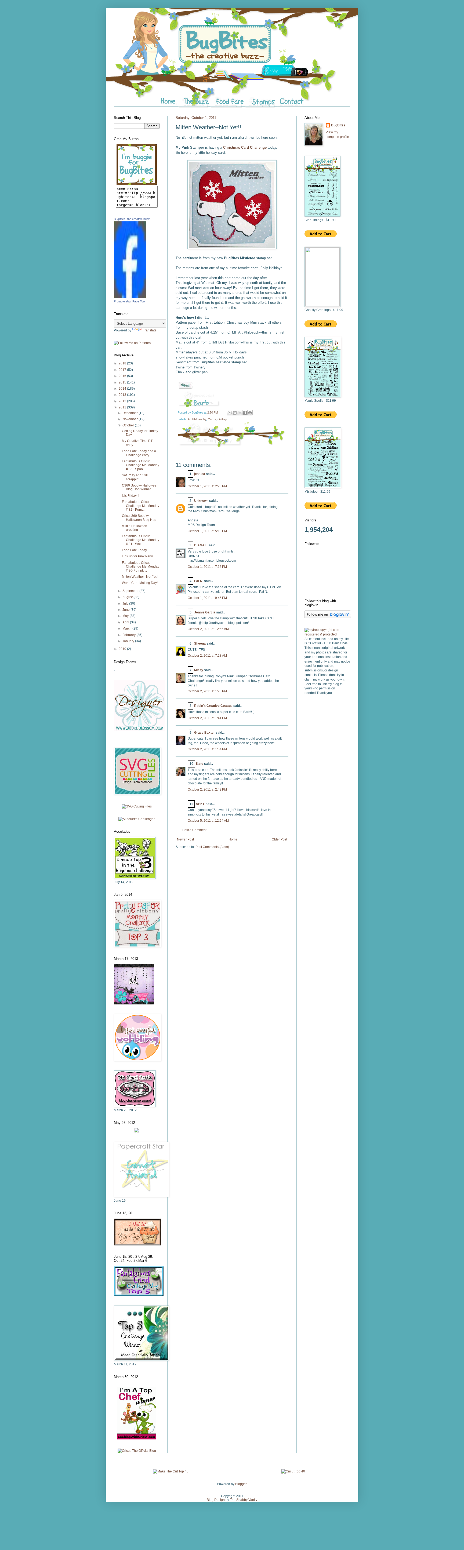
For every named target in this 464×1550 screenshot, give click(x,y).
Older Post (279, 839)
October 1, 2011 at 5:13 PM (207, 531)
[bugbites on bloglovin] (328, 617)
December (130, 413)
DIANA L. (201, 545)
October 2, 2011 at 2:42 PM (207, 789)
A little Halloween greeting (134, 528)
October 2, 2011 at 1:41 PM (207, 718)
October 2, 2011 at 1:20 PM (207, 691)
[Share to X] (239, 412)
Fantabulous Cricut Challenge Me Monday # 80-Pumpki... (140, 566)
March (127, 628)
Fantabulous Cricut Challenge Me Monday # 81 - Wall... (140, 540)
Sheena (200, 643)
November (130, 419)
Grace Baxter (204, 732)
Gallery (222, 419)
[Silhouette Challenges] (136, 819)
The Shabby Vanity (243, 1500)
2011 (123, 407)
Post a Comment (194, 830)
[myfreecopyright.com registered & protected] (327, 634)
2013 (123, 395)
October (128, 425)
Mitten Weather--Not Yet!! (140, 577)
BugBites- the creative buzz (132, 219)
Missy (198, 670)
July (125, 603)
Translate (150, 330)
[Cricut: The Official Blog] (137, 1451)
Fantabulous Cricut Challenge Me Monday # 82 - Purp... (140, 505)
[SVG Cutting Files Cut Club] (137, 806)
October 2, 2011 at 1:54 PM (207, 749)
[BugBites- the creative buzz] (130, 297)
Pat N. (198, 581)
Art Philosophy (197, 419)
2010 (123, 649)
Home (233, 839)
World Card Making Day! (140, 583)
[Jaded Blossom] (139, 730)
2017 (123, 370)
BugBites (338, 125)
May (125, 616)
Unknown (201, 501)
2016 (123, 376)
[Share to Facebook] (245, 412)
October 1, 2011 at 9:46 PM (207, 598)
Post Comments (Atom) (212, 847)
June (126, 610)
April (126, 622)
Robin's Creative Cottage (213, 706)
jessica (199, 474)
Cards (212, 419)
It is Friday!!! (130, 496)
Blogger (241, 1484)
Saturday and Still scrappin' (135, 477)
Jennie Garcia (204, 612)
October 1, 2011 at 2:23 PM (207, 486)
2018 (123, 363)
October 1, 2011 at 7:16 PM (207, 567)
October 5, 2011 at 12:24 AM (208, 820)
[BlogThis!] (234, 412)
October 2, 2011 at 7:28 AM (207, 655)
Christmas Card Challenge (245, 147)
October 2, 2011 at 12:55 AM (208, 629)
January (128, 641)
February (129, 635)
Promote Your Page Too (129, 301)
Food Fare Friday (134, 550)
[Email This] (229, 412)
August (127, 597)
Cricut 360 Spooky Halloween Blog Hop (139, 517)
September (130, 591)
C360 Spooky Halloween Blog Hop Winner (140, 487)
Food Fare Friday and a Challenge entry (139, 453)
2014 (123, 388)
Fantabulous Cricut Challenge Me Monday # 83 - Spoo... (140, 465)
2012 (123, 401)
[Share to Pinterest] (250, 412)
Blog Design (216, 1500)
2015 (123, 382)
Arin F (200, 804)
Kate (199, 764)
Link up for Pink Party (137, 556)
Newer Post (185, 839)
